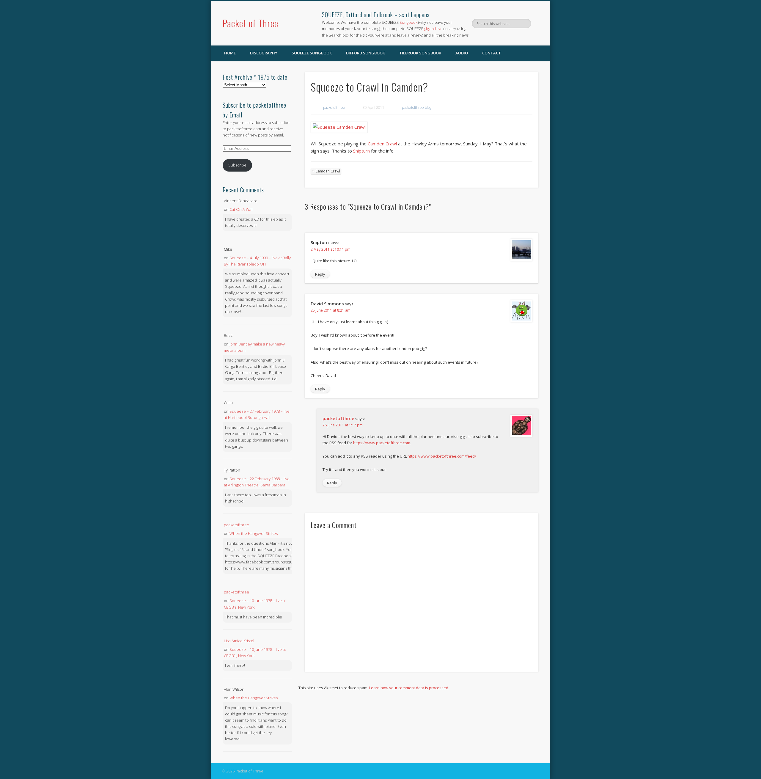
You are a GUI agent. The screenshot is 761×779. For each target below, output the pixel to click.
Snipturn (362, 151)
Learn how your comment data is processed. (409, 687)
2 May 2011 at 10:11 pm (330, 249)
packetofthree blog (416, 107)
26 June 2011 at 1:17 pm (343, 425)
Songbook (408, 22)
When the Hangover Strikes (253, 533)
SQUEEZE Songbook (312, 53)
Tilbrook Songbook (420, 53)
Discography (263, 53)
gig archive (433, 28)
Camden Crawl (382, 144)
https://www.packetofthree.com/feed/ (442, 456)
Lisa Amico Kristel (239, 640)
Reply (320, 274)
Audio (461, 53)
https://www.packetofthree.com (381, 442)
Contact (491, 53)
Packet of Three (250, 23)
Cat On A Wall (241, 209)
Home (230, 53)
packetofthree (334, 107)
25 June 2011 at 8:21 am (330, 310)
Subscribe (237, 165)
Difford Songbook (365, 53)
